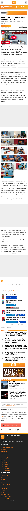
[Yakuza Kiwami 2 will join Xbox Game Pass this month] (4, 395)
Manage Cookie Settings (7, 447)
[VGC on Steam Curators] (16, 7)
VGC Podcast (4, 466)
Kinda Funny (4, 481)
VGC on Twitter (5, 468)
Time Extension (5, 494)
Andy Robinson (23, 27)
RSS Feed (3, 460)
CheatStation (4, 475)
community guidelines (11, 405)
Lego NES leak (17, 72)
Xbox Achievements (6, 496)
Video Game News (7, 379)
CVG (2, 477)
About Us (3, 449)
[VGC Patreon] (16, 6)
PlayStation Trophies (6, 484)
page (2, 416)
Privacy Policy (4, 457)
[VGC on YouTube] (23, 6)
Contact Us (4, 455)
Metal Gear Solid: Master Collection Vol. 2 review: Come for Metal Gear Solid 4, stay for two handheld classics (16, 334)
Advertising (4, 451)
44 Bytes (10, 499)
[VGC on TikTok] (25, 6)
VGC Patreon (4, 464)
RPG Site (3, 490)
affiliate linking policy (16, 286)
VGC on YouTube (5, 470)
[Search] (26, 2)
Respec (2, 492)
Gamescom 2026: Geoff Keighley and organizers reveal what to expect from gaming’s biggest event (15, 359)
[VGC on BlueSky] (21, 6)
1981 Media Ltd (10, 435)
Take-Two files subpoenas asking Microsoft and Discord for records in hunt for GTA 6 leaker (15, 340)
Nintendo (11, 188)
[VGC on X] (19, 6)
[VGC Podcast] (18, 6)
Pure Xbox (3, 486)
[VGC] (14, 2)
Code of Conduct (5, 453)
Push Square (4, 488)
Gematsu (3, 479)
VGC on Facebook (5, 462)
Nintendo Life (4, 483)
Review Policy (4, 458)
